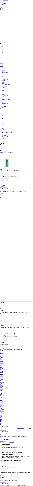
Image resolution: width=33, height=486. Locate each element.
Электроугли (1, 423)
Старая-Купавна (2, 411)
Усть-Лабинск (1, 416)
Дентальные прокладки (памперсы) (5, 130)
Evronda (11, 152)
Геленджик (1, 362)
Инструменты (3, 98)
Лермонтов (1, 386)
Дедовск (1, 365)
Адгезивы (3, 77)
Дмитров (1, 367)
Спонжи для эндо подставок (5, 136)
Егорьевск (1, 370)
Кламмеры (3, 100)
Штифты (2, 88)
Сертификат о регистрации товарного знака (5, 177)
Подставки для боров (4, 135)
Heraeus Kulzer (3, 89)
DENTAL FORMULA (2, 152)
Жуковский (1, 372)
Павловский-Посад (2, 399)
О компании (3, 4)
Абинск (1, 351)
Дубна (1, 369)
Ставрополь (1, 410)
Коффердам (3, 82)
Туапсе (1, 415)
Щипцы (2, 111)
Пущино (1, 403)
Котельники (1, 379)
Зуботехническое (3, 70)
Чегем (1, 419)
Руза (0, 406)
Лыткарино (1, 389)
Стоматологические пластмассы (5, 103)
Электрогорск (1, 422)
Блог (2, 183)
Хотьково (1, 418)
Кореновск (1, 378)
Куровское (1, 385)
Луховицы (1, 388)
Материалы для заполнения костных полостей (7, 132)
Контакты (3, 5)
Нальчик (1, 394)
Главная (2, 147)
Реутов (1, 405)
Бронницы (1, 358)
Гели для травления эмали (4, 86)
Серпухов (1, 408)
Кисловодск (1, 376)
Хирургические (3, 117)
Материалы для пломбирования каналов (6, 84)
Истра (1, 375)
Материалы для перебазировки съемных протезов (7, 97)
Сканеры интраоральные (4, 73)
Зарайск (1, 373)
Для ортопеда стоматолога (4, 114)
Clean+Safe (6, 152)
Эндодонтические (4, 125)
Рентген (2, 68)
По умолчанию (2, 153)
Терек (1, 413)
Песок (2, 102)
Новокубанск (1, 396)
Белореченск (1, 357)
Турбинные (3, 124)
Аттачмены (3, 94)
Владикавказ (1, 360)
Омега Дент (3, 91)
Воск (2, 110)
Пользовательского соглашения (20, 312)
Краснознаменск (2, 382)
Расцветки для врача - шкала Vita (5, 105)
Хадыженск (1, 417)
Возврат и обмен (5, 3)
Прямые (2, 123)
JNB (12, 152)
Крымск (1, 383)
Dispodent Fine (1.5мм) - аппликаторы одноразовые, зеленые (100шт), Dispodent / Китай (9, 170)
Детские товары (3, 137)
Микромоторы (3, 121)
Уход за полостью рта (4, 128)
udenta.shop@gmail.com (11, 442)
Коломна (1, 377)
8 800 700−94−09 (2, 300)
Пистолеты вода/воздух (4, 122)
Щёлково (1, 421)
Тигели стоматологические (5, 106)
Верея (1, 359)
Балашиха (1, 356)
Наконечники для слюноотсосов (5, 133)
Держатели (3, 96)
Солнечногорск (2, 409)
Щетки (2, 107)
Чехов (1, 420)
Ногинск (1, 397)
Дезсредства (3, 131)
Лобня (1, 387)
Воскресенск (1, 361)
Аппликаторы (3, 148)
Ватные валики (3, 129)
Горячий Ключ (1, 364)
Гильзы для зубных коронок (5, 95)
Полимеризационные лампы (5, 72)
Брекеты (2, 109)
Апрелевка (1, 353)
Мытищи (1, 393)
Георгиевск (1, 363)
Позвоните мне (2, 193)
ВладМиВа (3, 90)
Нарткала (1, 395)
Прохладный (1, 402)
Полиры (2, 104)
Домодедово (1, 368)
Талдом (1, 412)
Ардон (1, 354)
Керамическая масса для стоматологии (6, 99)
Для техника (3, 115)
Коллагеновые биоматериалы (5, 81)
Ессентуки (1, 371)
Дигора (1, 366)
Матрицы (3, 83)
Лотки (2, 116)
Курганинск (1, 384)
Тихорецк (1, 414)
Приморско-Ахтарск (2, 401)
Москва (1, 392)
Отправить (25, 191)
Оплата (2, 184)
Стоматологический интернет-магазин (4, 0)
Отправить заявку (24, 485)
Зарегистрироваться (25, 436)
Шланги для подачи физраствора (5, 138)
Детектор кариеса (3, 80)
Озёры (1, 398)
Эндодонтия (3, 69)
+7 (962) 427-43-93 (2, 140)
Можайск (1, 391)
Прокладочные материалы (4, 85)
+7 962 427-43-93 (2, 302)
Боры (2, 76)
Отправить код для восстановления (4, 439)
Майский (1, 390)
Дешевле (1, 154)
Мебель (2, 71)
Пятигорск (1, 404)
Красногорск (1, 380)
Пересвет (1, 400)
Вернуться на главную (2, 441)
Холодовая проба (3, 87)
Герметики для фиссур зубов (5, 79)
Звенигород (1, 374)
